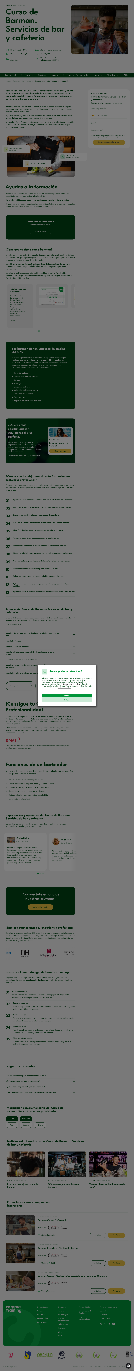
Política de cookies (64, 688)
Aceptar (67, 695)
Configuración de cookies (71, 684)
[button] (128, 1366)
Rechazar (67, 700)
